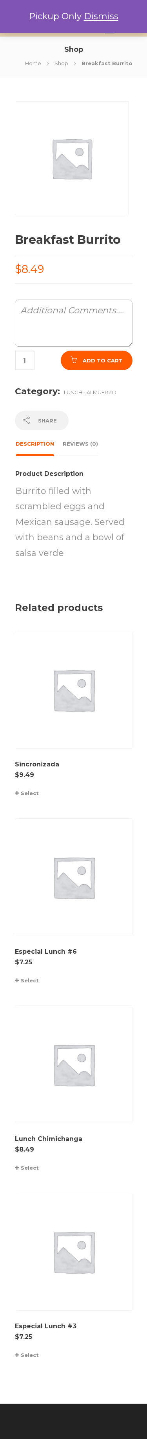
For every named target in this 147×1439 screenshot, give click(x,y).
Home (33, 63)
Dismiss (101, 16)
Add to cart (103, 360)
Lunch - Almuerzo (90, 392)
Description (35, 444)
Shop (61, 63)
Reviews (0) (80, 444)
